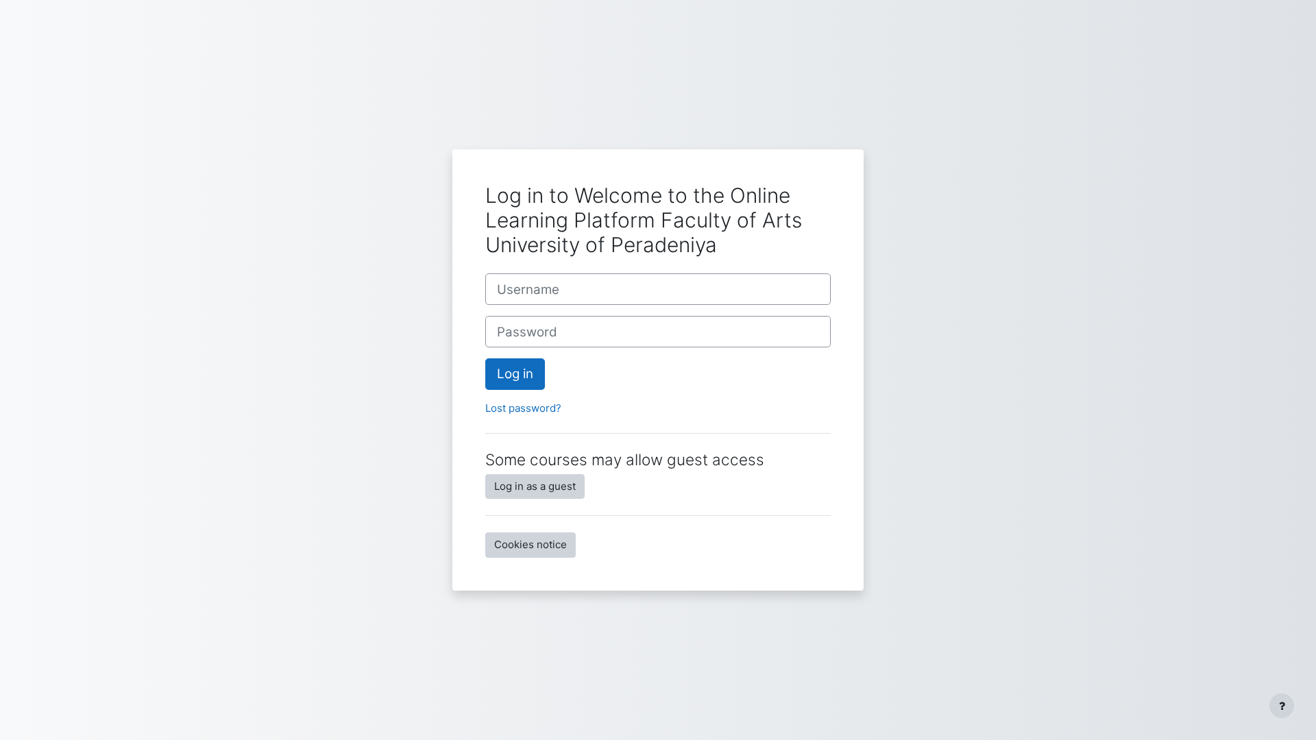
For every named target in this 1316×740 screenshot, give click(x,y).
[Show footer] (1281, 705)
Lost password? (523, 408)
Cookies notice (530, 544)
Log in (515, 374)
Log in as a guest (535, 486)
